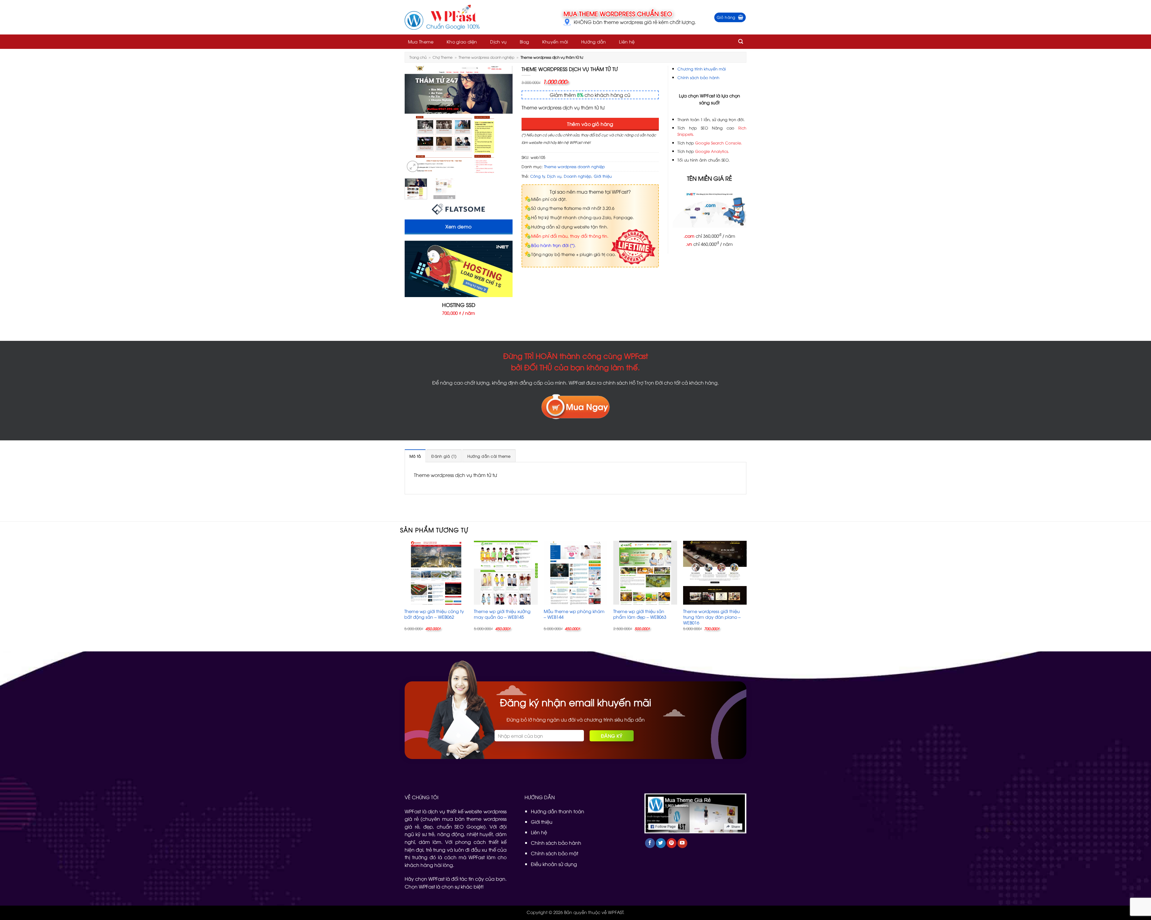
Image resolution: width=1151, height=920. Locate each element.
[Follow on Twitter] (661, 843)
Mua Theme (421, 41)
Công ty (537, 176)
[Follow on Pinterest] (672, 843)
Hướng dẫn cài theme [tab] (489, 456)
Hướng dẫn (593, 41)
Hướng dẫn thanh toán (557, 811)
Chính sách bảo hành (698, 77)
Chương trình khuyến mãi (701, 68)
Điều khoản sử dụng (554, 864)
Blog (524, 41)
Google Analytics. (712, 151)
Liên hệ (627, 41)
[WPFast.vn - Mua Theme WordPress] (442, 17)
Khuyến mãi (555, 41)
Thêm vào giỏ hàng (590, 124)
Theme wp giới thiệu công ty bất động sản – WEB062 (434, 614)
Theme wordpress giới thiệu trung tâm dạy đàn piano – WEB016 (712, 617)
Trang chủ (418, 57)
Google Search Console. (718, 142)
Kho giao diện (462, 41)
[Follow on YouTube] (682, 843)
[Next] (503, 119)
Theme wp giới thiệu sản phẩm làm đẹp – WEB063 (639, 614)
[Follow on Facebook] (650, 843)
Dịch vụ (498, 41)
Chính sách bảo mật (554, 853)
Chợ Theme (443, 57)
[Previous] (414, 119)
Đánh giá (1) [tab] (444, 456)
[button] (730, 17)
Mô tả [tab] (415, 456)
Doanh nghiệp (577, 176)
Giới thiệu (603, 176)
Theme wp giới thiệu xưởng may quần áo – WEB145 (502, 614)
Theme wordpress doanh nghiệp (486, 57)
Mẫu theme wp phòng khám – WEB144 (574, 614)
